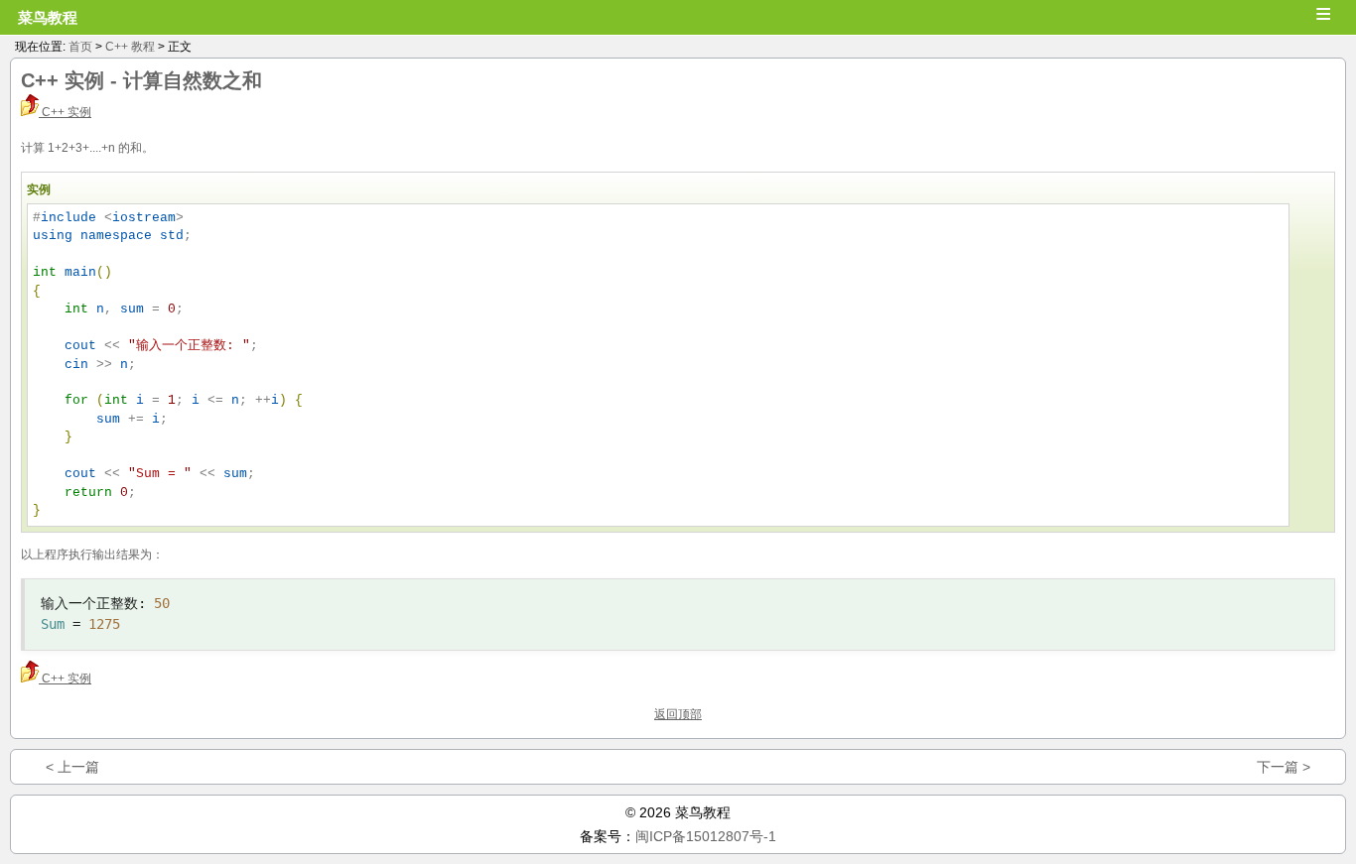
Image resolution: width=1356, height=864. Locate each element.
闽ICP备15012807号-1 (705, 836)
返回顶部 (678, 714)
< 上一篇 (72, 767)
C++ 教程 (130, 47)
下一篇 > (1283, 767)
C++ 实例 (65, 112)
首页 (80, 47)
